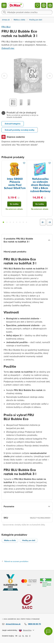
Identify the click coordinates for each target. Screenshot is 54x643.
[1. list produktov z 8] (3, 222)
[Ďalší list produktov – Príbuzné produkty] (49, 222)
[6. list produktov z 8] (20, 222)
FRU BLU (6, 26)
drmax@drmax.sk (13, 624)
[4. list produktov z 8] (13, 222)
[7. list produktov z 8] (23, 222)
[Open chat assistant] (48, 631)
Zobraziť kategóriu (12, 124)
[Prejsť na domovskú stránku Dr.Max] (16, 5)
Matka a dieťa (10, 540)
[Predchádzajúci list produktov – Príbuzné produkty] (43, 222)
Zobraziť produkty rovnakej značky (19, 130)
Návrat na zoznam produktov (16, 561)
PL (23, 636)
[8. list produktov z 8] (26, 222)
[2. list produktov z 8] (7, 222)
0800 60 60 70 (34, 624)
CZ (20, 636)
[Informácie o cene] (19, 198)
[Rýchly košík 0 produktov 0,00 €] (49, 5)
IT (30, 636)
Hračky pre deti (28, 540)
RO (26, 636)
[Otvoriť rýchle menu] (4, 5)
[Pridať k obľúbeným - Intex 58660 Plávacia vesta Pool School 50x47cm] (24, 163)
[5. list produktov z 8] (16, 222)
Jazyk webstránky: (9, 630)
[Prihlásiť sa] (43, 5)
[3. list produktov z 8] (10, 222)
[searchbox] (27, 12)
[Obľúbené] (37, 5)
